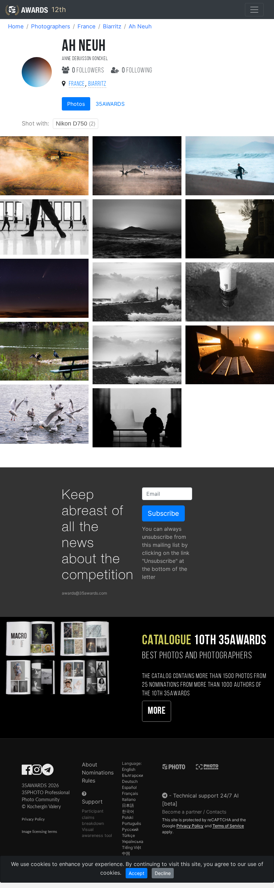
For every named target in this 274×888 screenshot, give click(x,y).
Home (16, 26)
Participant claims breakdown (93, 817)
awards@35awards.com (84, 593)
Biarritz (112, 26)
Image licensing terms (39, 832)
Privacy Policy (33, 819)
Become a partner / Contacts (194, 812)
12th (57, 9)
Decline (163, 873)
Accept (136, 873)
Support (92, 801)
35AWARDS (110, 103)
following (137, 70)
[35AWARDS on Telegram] (47, 771)
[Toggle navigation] (254, 9)
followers (89, 70)
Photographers (50, 26)
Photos (76, 103)
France (87, 26)
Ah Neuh (140, 26)
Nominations (98, 772)
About (89, 764)
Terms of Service (228, 825)
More (156, 711)
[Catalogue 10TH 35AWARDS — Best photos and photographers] (57, 657)
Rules (88, 780)
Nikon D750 (75, 123)
